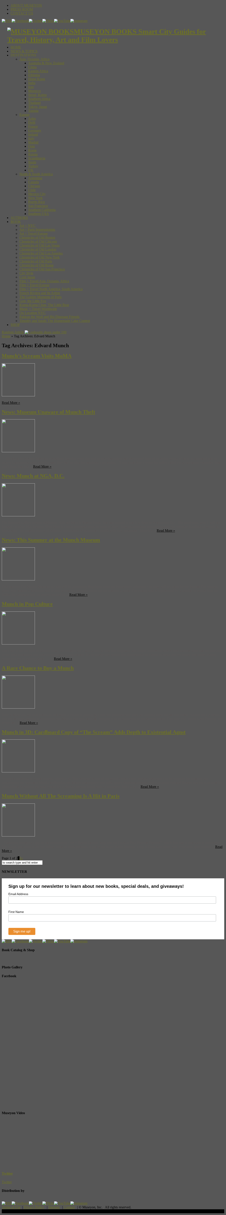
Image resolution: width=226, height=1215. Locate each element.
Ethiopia (34, 75)
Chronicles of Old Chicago (38, 241)
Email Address (18, 894)
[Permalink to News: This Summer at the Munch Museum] (18, 579)
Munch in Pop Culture (27, 604)
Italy (31, 138)
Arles (32, 118)
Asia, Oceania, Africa (34, 59)
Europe (24, 114)
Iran (31, 87)
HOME (16, 47)
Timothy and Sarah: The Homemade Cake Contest (54, 321)
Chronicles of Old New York (39, 257)
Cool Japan (27, 277)
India (31, 83)
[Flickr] (48, 21)
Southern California (42, 210)
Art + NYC (27, 225)
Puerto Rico (36, 202)
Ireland (33, 134)
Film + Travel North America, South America (51, 289)
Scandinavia (36, 158)
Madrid (33, 142)
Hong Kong (36, 79)
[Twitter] (35, 21)
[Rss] (7, 21)
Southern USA (38, 214)
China (32, 67)
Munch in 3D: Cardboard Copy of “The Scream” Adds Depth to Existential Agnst (94, 732)
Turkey (33, 166)
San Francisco (38, 206)
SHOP (15, 325)
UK (31, 170)
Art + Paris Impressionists (37, 229)
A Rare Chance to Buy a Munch (38, 668)
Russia (33, 154)
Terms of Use (11, 1207)
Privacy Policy (34, 1207)
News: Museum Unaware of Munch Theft (48, 412)
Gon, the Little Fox (32, 301)
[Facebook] (20, 21)
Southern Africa (39, 99)
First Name (16, 912)
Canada (33, 182)
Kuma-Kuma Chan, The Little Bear (44, 305)
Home (6, 336)
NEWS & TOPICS (24, 51)
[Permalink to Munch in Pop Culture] (18, 643)
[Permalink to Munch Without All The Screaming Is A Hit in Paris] (18, 835)
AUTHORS (19, 218)
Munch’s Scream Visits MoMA (37, 356)
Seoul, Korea (37, 95)
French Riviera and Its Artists (39, 293)
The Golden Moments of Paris (40, 297)
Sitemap (54, 1207)
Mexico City (37, 194)
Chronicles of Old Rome (36, 265)
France (33, 126)
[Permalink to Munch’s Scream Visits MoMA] (18, 395)
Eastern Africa (38, 71)
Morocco (34, 91)
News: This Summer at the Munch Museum (51, 540)
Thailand (34, 103)
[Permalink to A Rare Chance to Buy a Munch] (18, 707)
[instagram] (78, 21)
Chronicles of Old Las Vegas (39, 245)
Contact (69, 1207)
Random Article (13, 332)
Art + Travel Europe (33, 233)
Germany (34, 130)
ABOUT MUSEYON (26, 5)
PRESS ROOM (22, 9)
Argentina (35, 178)
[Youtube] (62, 21)
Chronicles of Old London (37, 249)
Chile (32, 190)
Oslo (31, 146)
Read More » (11, 402)
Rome (32, 150)
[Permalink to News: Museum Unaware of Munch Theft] (18, 451)
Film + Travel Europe (34, 285)
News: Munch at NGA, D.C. (33, 476)
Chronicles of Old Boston (37, 237)
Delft (31, 122)
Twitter (7, 1173)
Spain (32, 162)
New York (35, 198)
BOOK (16, 221)
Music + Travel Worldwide (38, 309)
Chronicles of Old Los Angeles (41, 253)
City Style (26, 273)
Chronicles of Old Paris (35, 261)
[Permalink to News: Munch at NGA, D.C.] (18, 515)
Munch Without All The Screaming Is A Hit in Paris (60, 796)
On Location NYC (32, 313)
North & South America (36, 174)
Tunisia (33, 111)
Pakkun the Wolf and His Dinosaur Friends (49, 317)
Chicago (34, 186)
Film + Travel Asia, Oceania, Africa (44, 281)
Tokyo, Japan (37, 107)
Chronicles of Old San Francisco (42, 269)
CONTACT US (22, 13)
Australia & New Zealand (46, 63)
